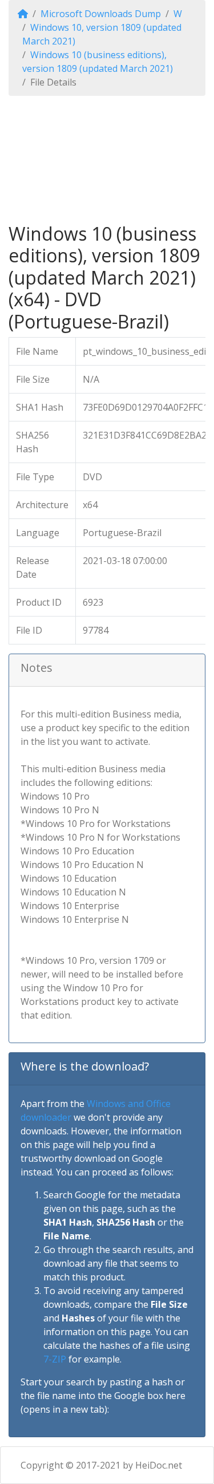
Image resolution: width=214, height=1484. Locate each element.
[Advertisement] (107, 159)
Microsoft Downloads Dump (101, 13)
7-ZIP (54, 1359)
